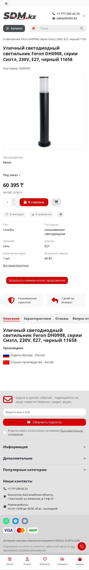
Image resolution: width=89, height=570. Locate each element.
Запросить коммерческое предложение (37, 280)
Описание (11, 318)
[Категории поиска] (33, 28)
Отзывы (62, 318)
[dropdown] (6, 3)
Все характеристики (16, 265)
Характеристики (37, 318)
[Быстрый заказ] (56, 202)
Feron (7, 162)
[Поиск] (81, 28)
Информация (15, 446)
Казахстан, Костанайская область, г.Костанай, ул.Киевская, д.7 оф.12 (31, 496)
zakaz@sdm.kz (67, 18)
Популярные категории (25, 469)
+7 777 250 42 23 (68, 14)
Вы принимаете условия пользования (39, 548)
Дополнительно (17, 458)
